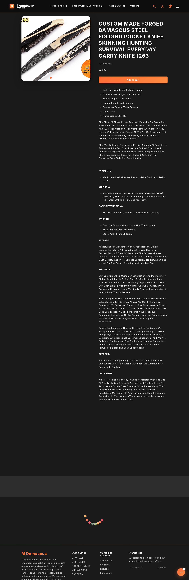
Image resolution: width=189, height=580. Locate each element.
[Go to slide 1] (51, 78)
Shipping (105, 564)
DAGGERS (77, 574)
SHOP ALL (77, 558)
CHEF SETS (78, 562)
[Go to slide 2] (53, 78)
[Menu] (177, 6)
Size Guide (106, 573)
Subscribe (161, 567)
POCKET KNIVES (81, 566)
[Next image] (85, 48)
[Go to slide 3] (56, 78)
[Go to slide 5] (61, 78)
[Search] (154, 6)
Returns (104, 569)
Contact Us (106, 560)
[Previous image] (27, 48)
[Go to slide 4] (58, 78)
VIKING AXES (79, 570)
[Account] (162, 6)
